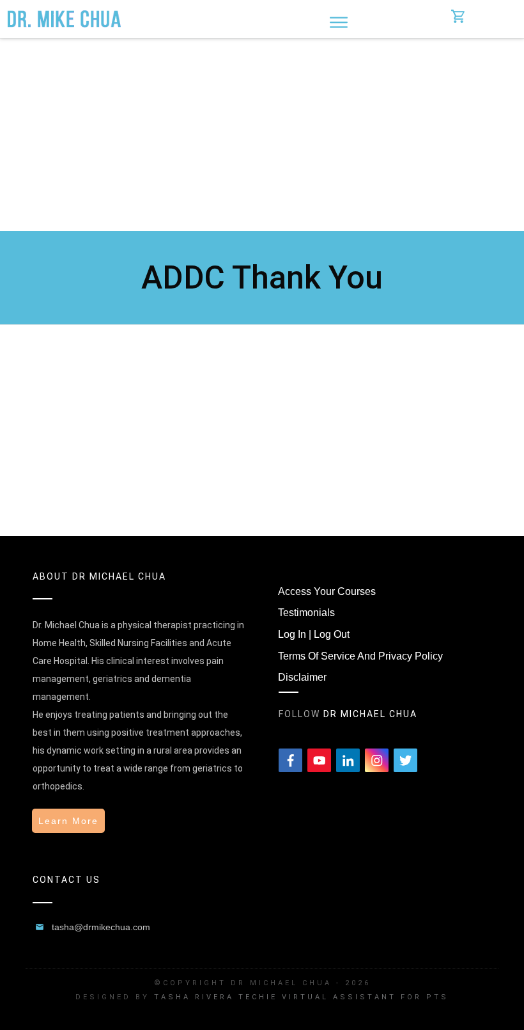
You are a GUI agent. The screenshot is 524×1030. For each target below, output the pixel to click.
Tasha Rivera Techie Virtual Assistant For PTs (301, 997)
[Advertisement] (262, 135)
